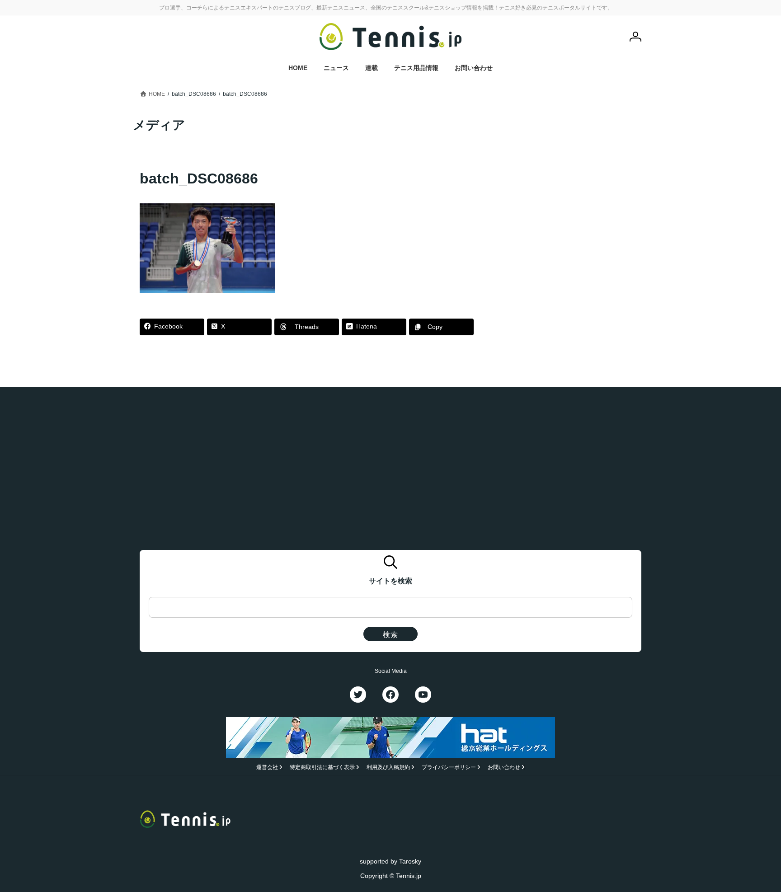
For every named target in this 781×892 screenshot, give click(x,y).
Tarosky (410, 860)
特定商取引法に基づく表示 (322, 767)
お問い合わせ (504, 767)
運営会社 (267, 767)
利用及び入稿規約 (388, 767)
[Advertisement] (571, 225)
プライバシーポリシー (449, 767)
